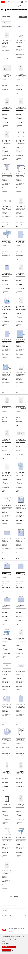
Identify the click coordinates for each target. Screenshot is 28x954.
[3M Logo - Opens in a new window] (3, 2)
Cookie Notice (5, 943)
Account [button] (22, 5)
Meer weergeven (14, 896)
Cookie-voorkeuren (12, 929)
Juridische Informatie (12, 928)
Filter (23, 16)
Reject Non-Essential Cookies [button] (9, 946)
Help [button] (3, 920)
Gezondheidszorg (5, 22)
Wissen (19, 26)
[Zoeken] (22, 2)
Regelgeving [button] (6, 915)
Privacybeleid (21, 928)
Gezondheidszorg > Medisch (7, 26)
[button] (17, 950)
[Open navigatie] (26, 2)
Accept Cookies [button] (6, 950)
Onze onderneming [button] (9, 906)
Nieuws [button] (4, 910)
